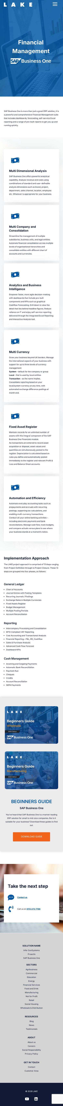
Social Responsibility (31, 1050)
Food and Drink (31, 988)
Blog (32, 1021)
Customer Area (31, 1071)
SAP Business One (31, 958)
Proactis (31, 954)
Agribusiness (31, 969)
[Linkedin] (36, 1099)
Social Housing (31, 1004)
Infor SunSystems (31, 950)
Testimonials (31, 1029)
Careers (31, 1046)
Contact (31, 1067)
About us (32, 1042)
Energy (31, 981)
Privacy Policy (31, 1054)
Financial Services (31, 985)
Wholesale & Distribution (31, 1008)
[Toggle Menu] (55, 4)
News (31, 1025)
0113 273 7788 (33, 909)
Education (31, 977)
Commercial (31, 973)
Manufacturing (31, 992)
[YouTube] (27, 1099)
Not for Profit (31, 996)
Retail (31, 1000)
